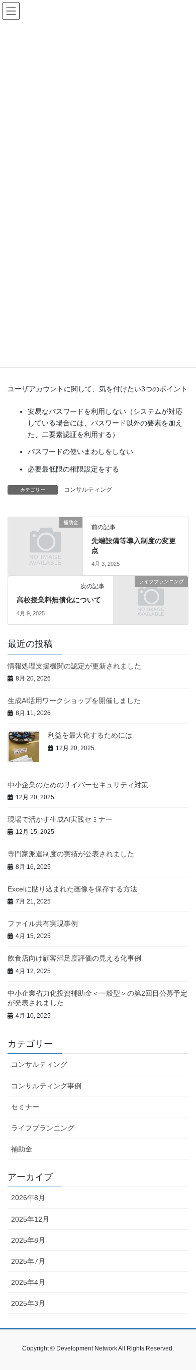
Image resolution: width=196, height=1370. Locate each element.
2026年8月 (28, 1198)
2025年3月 (28, 1303)
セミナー (25, 1107)
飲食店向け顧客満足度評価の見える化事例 (74, 958)
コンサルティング (88, 489)
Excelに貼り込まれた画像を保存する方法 (72, 889)
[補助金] (45, 539)
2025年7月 (28, 1261)
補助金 (21, 1149)
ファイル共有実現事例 (43, 924)
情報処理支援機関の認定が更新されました (74, 666)
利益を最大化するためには (90, 735)
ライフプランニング (42, 1128)
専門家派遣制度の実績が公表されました (71, 854)
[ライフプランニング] (151, 598)
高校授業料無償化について (59, 600)
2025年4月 (28, 1282)
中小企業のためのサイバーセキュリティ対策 (78, 785)
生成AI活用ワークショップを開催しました (74, 701)
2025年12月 (30, 1219)
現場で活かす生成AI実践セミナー (60, 819)
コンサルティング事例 (46, 1086)
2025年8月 (28, 1240)
